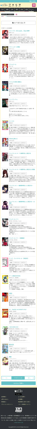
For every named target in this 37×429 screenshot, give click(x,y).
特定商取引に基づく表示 (24, 401)
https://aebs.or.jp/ (19, 422)
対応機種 (20, 399)
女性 (26, 9)
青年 (17, 9)
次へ (29, 378)
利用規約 (3, 401)
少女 (22, 9)
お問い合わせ (4, 399)
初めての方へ (32, 1)
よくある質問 (21, 396)
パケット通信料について (24, 404)
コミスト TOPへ (18, 383)
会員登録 (3, 396)
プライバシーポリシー (6, 404)
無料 (7, 9)
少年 (12, 9)
